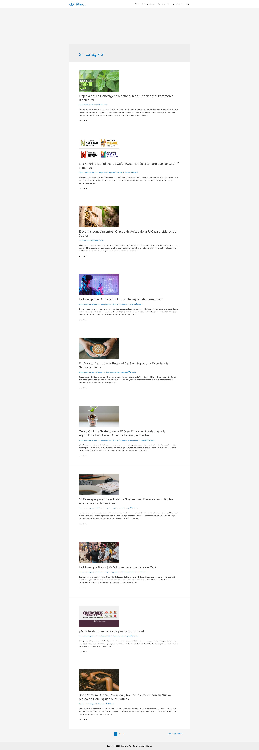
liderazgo (110, 572)
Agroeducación (163, 4)
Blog (187, 4)
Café (92, 172)
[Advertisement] (129, 23)
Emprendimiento (113, 304)
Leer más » (83, 120)
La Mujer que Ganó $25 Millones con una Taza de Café (117, 567)
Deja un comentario (84, 104)
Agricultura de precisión (98, 304)
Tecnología (126, 508)
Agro (106, 304)
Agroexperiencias (148, 4)
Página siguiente (175, 734)
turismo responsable (122, 372)
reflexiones (111, 508)
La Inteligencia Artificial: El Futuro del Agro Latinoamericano (121, 299)
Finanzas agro (99, 172)
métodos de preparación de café (112, 172)
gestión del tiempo (132, 440)
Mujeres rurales (118, 572)
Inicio (137, 4)
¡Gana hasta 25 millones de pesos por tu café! (111, 631)
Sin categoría (95, 104)
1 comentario (82, 240)
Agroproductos (177, 4)
